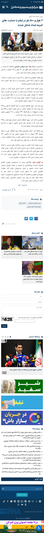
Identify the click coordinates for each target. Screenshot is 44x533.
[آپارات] (29, 501)
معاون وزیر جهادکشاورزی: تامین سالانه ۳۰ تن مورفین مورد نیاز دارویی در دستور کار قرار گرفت (22, 436)
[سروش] (14, 501)
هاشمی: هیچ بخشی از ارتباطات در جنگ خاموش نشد (26, 370)
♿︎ (39, 528)
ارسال (4, 326)
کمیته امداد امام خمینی (34, 207)
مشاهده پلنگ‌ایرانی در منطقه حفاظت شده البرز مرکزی (24, 451)
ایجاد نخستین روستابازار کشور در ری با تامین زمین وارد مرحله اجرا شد (21, 473)
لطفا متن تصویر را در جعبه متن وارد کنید (30, 318)
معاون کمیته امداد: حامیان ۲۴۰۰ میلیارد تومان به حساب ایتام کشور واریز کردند (32, 279)
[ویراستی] (11, 501)
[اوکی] (25, 505)
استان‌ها (24, 185)
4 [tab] (3, 336)
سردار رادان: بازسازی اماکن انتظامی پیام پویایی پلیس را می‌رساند (21, 455)
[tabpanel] (22, 357)
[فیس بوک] (7, 501)
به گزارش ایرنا (38, 162)
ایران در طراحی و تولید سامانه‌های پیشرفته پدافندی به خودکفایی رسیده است (21, 464)
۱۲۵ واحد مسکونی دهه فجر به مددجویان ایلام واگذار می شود (12, 252)
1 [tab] (10, 336)
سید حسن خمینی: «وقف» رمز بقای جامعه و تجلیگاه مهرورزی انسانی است (22, 442)
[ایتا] (18, 501)
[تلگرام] (40, 501)
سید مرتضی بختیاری (35, 203)
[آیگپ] (22, 501)
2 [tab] (8, 336)
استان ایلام (22, 203)
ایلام (19, 185)
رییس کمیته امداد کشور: (36, 16)
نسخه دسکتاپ (22, 495)
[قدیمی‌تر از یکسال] (32, 243)
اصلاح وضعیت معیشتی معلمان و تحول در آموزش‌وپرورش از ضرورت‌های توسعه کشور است (23, 459)
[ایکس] (36, 501)
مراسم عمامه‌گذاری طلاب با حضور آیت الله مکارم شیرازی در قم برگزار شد (22, 447)
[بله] (25, 501)
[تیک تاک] (4, 501)
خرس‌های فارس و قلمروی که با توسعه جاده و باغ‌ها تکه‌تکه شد (21, 468)
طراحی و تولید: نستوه (21, 518)
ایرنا (24, 7)
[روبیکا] (32, 501)
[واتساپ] (18, 505)
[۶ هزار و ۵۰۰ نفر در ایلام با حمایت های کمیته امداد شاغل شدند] (22, 41)
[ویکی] (22, 505)
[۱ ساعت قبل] (22, 353)
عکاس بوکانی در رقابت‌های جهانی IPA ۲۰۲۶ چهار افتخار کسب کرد (21, 432)
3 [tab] (5, 336)
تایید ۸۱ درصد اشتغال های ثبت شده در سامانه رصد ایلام (33, 252)
